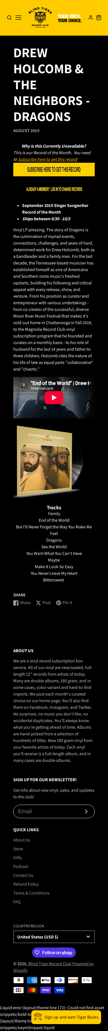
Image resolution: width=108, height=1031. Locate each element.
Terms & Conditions (31, 893)
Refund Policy (26, 884)
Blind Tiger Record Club (49, 964)
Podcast (20, 866)
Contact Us (23, 875)
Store (18, 849)
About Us (21, 840)
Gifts (17, 858)
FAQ (17, 902)
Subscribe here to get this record (47, 159)
